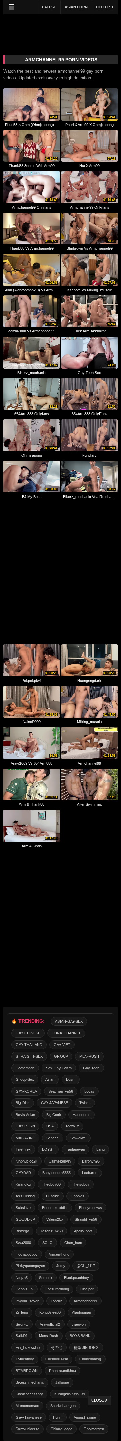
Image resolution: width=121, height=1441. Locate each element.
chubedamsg (90, 1359)
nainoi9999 (32, 722)
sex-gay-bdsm (59, 1068)
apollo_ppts (83, 1231)
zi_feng (22, 1312)
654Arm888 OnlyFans (90, 414)
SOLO (47, 1242)
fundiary (89, 455)
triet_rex (23, 1149)
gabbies (77, 1196)
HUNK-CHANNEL (66, 1033)
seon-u (22, 1324)
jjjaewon (79, 1324)
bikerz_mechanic (31, 373)
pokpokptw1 (32, 680)
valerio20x (54, 1219)
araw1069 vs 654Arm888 (31, 763)
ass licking (25, 1196)
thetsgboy (80, 1184)
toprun (56, 1301)
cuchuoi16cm (56, 1359)
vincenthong (59, 1254)
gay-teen (91, 1068)
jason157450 (51, 1231)
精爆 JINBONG (86, 1347)
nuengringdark (89, 680)
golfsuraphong (57, 1289)
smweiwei (78, 1138)
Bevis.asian (25, 1115)
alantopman (81, 1312)
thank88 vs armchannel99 (32, 248)
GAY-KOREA (26, 1091)
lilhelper (87, 1289)
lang (100, 1149)
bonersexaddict (55, 1208)
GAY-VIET (62, 1045)
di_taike (52, 1196)
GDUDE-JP (25, 1219)
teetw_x (72, 1126)
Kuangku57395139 (69, 1394)
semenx (45, 1278)
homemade (25, 1068)
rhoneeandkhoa (62, 1371)
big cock (53, 1115)
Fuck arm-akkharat (90, 331)
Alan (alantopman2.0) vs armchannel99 (31, 290)
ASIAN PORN (76, 7)
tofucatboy (25, 1359)
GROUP (61, 1056)
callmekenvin (60, 1161)
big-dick (23, 1103)
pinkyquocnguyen (30, 1266)
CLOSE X (99, 1400)
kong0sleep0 (50, 1312)
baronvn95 (91, 1161)
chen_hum (73, 1242)
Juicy (60, 1266)
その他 (56, 1347)
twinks (85, 1103)
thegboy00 (51, 1184)
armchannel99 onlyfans (31, 207)
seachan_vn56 (60, 1091)
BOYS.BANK (80, 1336)
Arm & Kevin (32, 846)
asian (49, 1079)
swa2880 (23, 1242)
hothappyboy (27, 1254)
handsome (81, 1115)
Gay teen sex (89, 373)
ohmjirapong (31, 455)
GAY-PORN (25, 1126)
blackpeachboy (76, 1278)
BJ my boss (32, 497)
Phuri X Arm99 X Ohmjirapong (89, 125)
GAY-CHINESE (28, 1033)
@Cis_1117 (86, 1266)
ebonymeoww (90, 1208)
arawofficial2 (50, 1324)
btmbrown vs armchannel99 (90, 248)
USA (50, 1126)
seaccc (52, 1138)
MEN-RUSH (89, 1056)
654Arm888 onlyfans (31, 414)
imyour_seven (27, 1301)
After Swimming (89, 804)
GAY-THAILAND (29, 1045)
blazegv (22, 1231)
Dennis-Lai (24, 1289)
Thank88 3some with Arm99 (32, 166)
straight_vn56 (86, 1219)
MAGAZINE (25, 1138)
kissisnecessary (29, 1394)
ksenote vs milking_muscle (89, 290)
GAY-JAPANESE (54, 1103)
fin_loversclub (28, 1347)
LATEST (49, 7)
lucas (89, 1091)
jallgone (62, 1382)
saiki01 (22, 1336)
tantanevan (75, 1149)
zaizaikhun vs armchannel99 (31, 331)
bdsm (70, 1079)
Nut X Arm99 (89, 166)
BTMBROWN (27, 1371)
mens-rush (48, 1336)
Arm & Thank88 (31, 804)
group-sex (25, 1079)
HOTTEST (105, 7)
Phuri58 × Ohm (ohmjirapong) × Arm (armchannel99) (31, 125)
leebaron (89, 1173)
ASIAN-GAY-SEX (69, 1021)
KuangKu (23, 1184)
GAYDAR (23, 1173)
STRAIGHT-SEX (29, 1056)
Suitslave (23, 1208)
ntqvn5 (22, 1278)
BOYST (48, 1149)
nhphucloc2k (26, 1161)
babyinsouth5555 (56, 1173)
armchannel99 (89, 763)
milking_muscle (89, 722)
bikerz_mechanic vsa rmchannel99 (89, 497)
